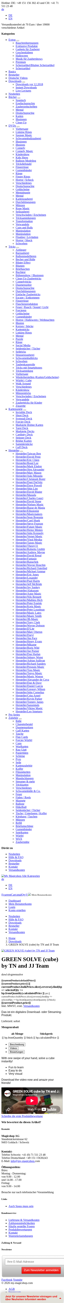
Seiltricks (21, 351)
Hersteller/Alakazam (27, 590)
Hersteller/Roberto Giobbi (30, 549)
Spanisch (21, 100)
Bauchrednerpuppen (27, 42)
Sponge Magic (24, 135)
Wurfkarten (22, 746)
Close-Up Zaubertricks (28, 278)
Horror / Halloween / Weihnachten (35, 319)
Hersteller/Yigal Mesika (29, 539)
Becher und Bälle (25, 259)
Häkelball (21, 806)
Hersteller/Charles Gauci (29, 498)
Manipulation (23, 230)
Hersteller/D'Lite (25, 628)
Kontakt (13, 866)
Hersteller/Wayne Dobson (30, 625)
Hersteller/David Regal (28, 555)
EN (10, 18)
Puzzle (19, 338)
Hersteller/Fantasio (26, 558)
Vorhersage (22, 128)
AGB (12, 1288)
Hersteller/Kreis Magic (28, 606)
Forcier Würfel (24, 740)
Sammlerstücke (24, 444)
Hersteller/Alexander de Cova (32, 679)
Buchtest (20, 272)
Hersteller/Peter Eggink (29, 603)
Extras (12, 39)
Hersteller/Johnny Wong (29, 657)
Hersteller (14, 450)
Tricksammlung (24, 370)
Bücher (13, 97)
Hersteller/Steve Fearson (29, 523)
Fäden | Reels (23, 797)
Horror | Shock (24, 240)
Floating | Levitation (27, 237)
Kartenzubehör (24, 765)
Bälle (19, 721)
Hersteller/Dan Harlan (28, 654)
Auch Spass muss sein (21, 1206)
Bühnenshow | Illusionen (30, 275)
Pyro (18, 759)
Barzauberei (22, 253)
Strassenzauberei (25, 354)
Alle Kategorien (31, 875)
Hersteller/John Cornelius (30, 692)
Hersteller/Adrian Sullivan (30, 660)
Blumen (20, 265)
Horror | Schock (25, 179)
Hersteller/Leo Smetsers (29, 711)
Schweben (21, 243)
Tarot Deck (22, 428)
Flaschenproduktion (27, 303)
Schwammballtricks (27, 358)
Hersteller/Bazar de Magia (30, 507)
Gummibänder (24, 170)
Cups (19, 743)
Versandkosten (17, 869)
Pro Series (14, 714)
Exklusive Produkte (27, 46)
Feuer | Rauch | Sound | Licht (32, 307)
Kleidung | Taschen (26, 816)
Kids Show (22, 157)
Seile (18, 762)
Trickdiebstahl (23, 163)
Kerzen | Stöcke (24, 326)
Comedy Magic (24, 151)
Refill (19, 822)
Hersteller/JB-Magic (27, 619)
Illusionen (21, 119)
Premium (21, 61)
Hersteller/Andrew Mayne (30, 552)
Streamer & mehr (25, 781)
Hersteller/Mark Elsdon (29, 466)
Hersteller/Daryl (25, 635)
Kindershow (23, 154)
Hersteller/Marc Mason (28, 472)
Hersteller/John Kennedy (30, 533)
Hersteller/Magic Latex (28, 612)
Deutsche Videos (18, 77)
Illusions (20, 144)
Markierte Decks (25, 431)
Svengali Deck (24, 418)
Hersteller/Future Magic (29, 526)
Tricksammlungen (26, 217)
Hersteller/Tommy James (29, 701)
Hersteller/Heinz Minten (29, 529)
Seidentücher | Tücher (28, 348)
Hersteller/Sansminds (27, 705)
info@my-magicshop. (23, 1161)
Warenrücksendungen (21, 1235)
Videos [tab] (13, 1048)
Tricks (12, 246)
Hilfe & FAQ (16, 857)
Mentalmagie (23, 192)
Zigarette (21, 405)
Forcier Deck (23, 421)
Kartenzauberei (24, 198)
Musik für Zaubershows (29, 58)
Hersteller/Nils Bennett (28, 596)
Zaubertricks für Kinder (29, 402)
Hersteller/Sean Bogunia (29, 517)
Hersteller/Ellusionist (27, 510)
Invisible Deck (24, 412)
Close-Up (21, 122)
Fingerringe (22, 167)
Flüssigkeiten (23, 771)
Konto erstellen (17, 910)
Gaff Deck (22, 447)
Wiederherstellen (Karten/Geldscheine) (37, 377)
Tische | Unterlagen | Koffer (31, 813)
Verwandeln (22, 224)
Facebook (6, 1279)
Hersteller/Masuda (26, 494)
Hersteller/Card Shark (28, 520)
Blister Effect (23, 262)
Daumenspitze (24, 284)
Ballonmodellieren (26, 256)
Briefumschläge (24, 826)
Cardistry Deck (24, 434)
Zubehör (13, 717)
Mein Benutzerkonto (20, 903)
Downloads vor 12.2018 (29, 84)
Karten (19, 116)
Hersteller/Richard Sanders (31, 663)
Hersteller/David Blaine (29, 491)
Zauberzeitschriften (26, 106)
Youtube (17, 1279)
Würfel (19, 835)
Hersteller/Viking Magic (29, 708)
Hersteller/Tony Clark (28, 622)
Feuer (19, 794)
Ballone (20, 803)
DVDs (12, 125)
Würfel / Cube (24, 380)
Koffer (19, 768)
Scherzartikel (23, 68)
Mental (19, 109)
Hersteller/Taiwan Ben (28, 453)
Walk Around (23, 383)
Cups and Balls (24, 227)
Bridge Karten (24, 440)
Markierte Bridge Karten (29, 424)
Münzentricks (23, 393)
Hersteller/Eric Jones (27, 574)
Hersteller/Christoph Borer (30, 479)
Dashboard (15, 900)
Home (12, 938)
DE (10, 15)
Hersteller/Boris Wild (27, 647)
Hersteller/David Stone (28, 501)
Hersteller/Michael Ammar (30, 571)
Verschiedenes (24, 182)
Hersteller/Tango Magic (29, 542)
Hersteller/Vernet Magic (29, 536)
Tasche (19, 733)
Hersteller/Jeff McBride (29, 584)
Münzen (20, 205)
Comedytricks (23, 281)
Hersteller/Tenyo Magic (29, 673)
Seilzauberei (22, 211)
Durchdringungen (26, 202)
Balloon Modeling (26, 160)
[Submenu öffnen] (17, 40)
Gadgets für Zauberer (28, 49)
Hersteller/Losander (27, 577)
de (2, 9)
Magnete (20, 800)
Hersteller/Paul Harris (28, 580)
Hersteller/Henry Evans (29, 641)
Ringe (19, 173)
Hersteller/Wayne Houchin (31, 565)
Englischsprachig (25, 103)
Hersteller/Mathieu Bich (29, 600)
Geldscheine (23, 189)
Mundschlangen (25, 778)
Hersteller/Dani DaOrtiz (29, 482)
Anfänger (21, 249)
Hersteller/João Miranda (29, 475)
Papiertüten (22, 752)
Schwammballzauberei (28, 138)
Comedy (20, 147)
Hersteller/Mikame (26, 644)
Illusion (20, 323)
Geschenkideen (24, 52)
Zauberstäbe (22, 841)
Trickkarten (22, 784)
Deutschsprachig (25, 112)
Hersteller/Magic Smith (29, 615)
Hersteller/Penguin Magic (30, 666)
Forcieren (21, 310)
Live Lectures (23, 90)
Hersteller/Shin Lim (27, 488)
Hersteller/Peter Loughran (30, 609)
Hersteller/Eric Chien (27, 459)
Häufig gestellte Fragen (22, 1226)
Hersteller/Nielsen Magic (30, 504)
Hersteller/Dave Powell (29, 485)
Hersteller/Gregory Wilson (30, 689)
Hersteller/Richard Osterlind (31, 568)
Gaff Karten (22, 730)
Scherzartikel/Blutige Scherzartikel (35, 65)
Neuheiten (14, 93)
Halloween (22, 55)
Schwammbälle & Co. (28, 791)
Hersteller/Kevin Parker (29, 698)
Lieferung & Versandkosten (24, 1219)
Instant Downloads (26, 87)
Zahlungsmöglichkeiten (22, 1223)
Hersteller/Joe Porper (27, 650)
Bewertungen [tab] (16, 1052)
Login (12, 907)
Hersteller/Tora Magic (28, 670)
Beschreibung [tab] (17, 1044)
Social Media (23, 345)
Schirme (20, 756)
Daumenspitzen (24, 727)
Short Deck (22, 415)
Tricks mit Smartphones (29, 367)
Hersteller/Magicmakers (29, 514)
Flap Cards (22, 736)
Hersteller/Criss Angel (28, 695)
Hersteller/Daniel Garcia (29, 685)
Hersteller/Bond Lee (27, 463)
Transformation (24, 221)
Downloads (15, 81)
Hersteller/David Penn (28, 456)
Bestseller (14, 74)
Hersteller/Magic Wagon (29, 676)
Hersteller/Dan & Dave (29, 682)
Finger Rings (23, 176)
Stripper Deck (23, 437)
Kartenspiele (16, 409)
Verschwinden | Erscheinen (31, 214)
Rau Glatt (21, 749)
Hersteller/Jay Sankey (28, 587)
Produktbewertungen (20, 1229)
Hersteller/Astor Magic (28, 593)
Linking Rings (24, 132)
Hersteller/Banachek (27, 561)
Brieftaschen (23, 268)
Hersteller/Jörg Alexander (30, 469)
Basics (12, 71)
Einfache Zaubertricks (28, 294)
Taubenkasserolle (25, 364)
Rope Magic (23, 208)
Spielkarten (22, 832)
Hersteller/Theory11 (27, 545)
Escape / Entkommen (27, 297)
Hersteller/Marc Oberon (29, 631)
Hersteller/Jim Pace (26, 638)
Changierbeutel (24, 724)
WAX (19, 838)
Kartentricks (22, 329)
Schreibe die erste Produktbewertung (22, 1116)
